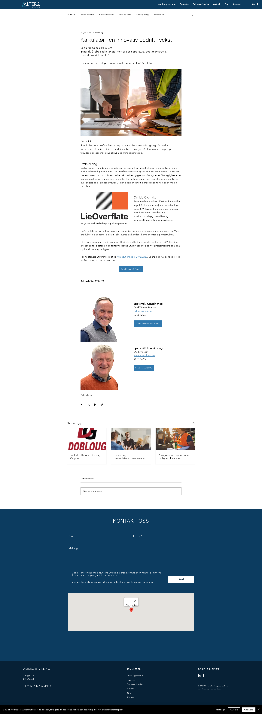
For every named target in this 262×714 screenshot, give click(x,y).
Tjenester (131, 680)
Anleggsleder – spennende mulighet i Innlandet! (174, 456)
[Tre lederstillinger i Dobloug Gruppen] (86, 439)
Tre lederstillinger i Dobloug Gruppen (85, 456)
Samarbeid (159, 14)
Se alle (192, 423)
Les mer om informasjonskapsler (108, 709)
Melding (73, 548)
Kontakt (131, 697)
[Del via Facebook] (82, 404)
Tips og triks (125, 14)
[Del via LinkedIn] (95, 404)
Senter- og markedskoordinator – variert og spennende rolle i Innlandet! (130, 456)
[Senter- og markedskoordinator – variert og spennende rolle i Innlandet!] (131, 439)
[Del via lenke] (102, 404)
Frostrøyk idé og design (212, 689)
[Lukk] (258, 709)
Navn (71, 536)
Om (129, 693)
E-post (136, 536)
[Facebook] (257, 4)
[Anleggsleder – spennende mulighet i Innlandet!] (175, 439)
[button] (191, 15)
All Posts (71, 14)
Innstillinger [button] (220, 709)
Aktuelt (130, 688)
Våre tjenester (87, 14)
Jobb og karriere (135, 675)
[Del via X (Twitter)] (88, 404)
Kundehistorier (106, 14)
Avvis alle (234, 709)
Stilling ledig (142, 14)
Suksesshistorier (135, 684)
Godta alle (248, 709)
